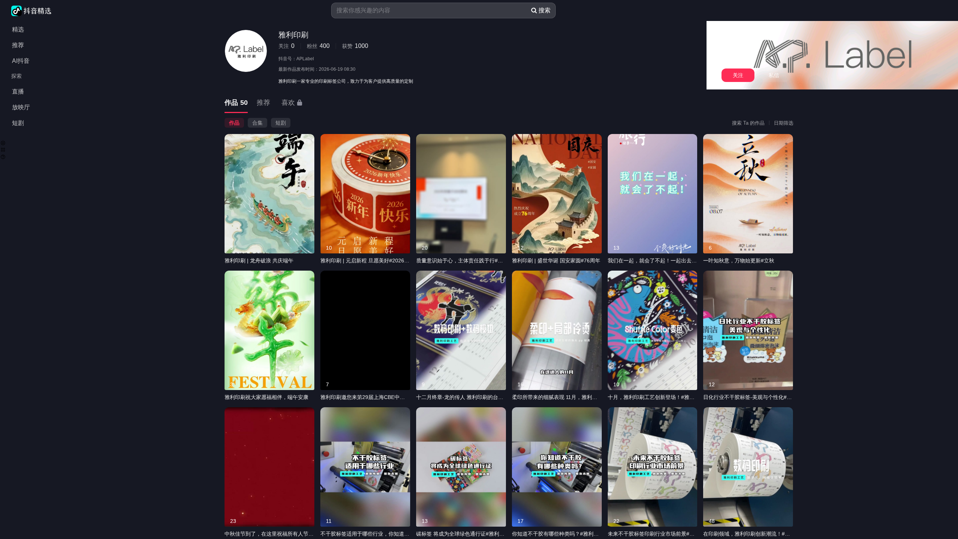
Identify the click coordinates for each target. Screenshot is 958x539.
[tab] (236, 103)
